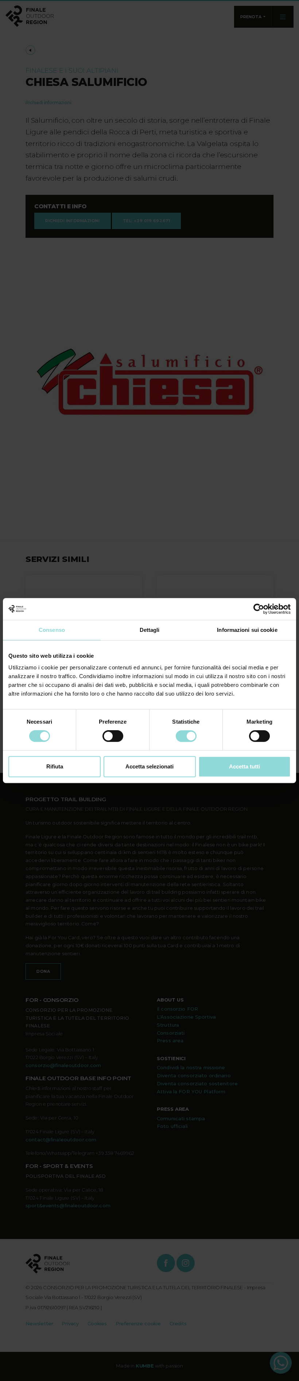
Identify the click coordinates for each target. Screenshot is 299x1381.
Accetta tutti (244, 766)
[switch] (112, 736)
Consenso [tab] (52, 630)
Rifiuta (54, 766)
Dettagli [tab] (150, 630)
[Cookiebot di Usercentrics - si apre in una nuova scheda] (259, 608)
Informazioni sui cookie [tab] (247, 630)
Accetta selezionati (149, 766)
